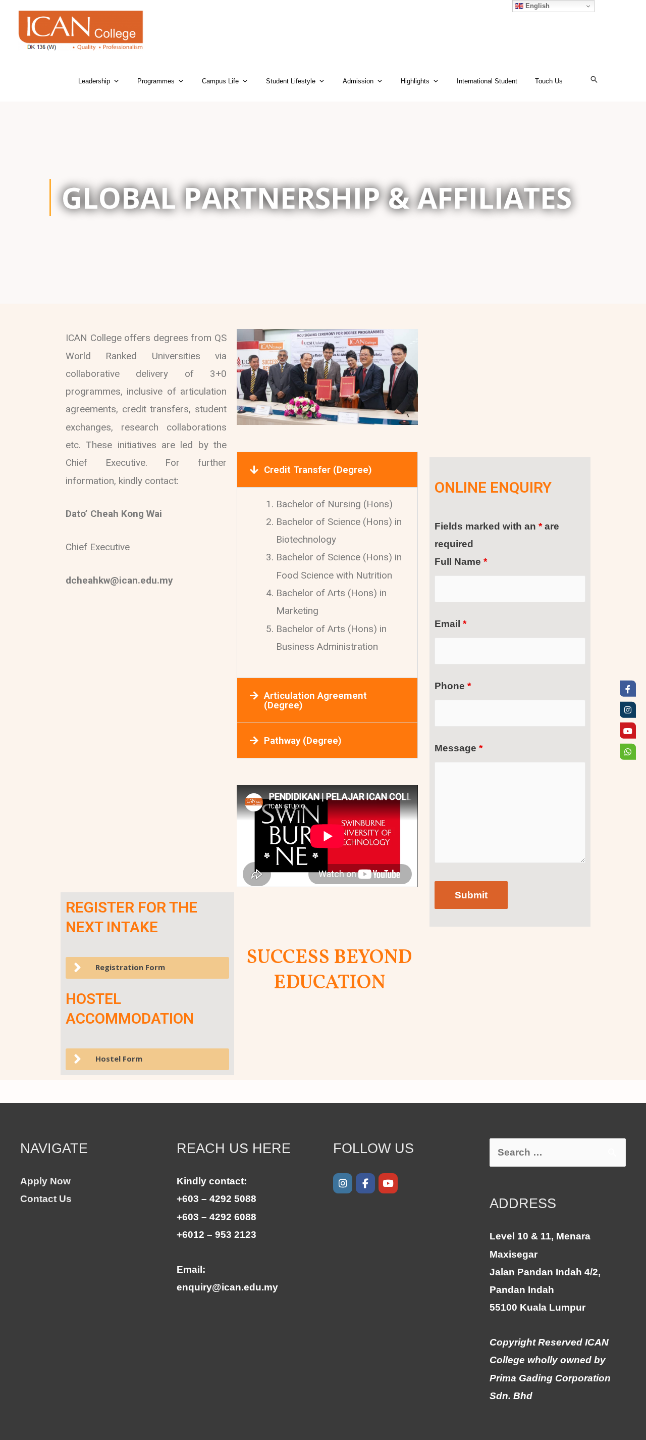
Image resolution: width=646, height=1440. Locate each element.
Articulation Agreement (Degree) (315, 700)
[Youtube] (388, 1183)
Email (450, 623)
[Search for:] (558, 1152)
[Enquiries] (628, 751)
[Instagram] (628, 709)
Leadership (94, 81)
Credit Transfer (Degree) (318, 469)
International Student (487, 81)
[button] (327, 469)
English (536, 6)
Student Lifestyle (290, 81)
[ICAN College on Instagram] (342, 1183)
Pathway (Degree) (303, 740)
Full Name (461, 561)
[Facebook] (365, 1183)
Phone (453, 686)
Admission (358, 81)
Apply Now (45, 1181)
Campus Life (220, 81)
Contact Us (46, 1198)
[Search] (594, 79)
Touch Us (549, 81)
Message (458, 748)
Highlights (415, 81)
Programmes (156, 81)
